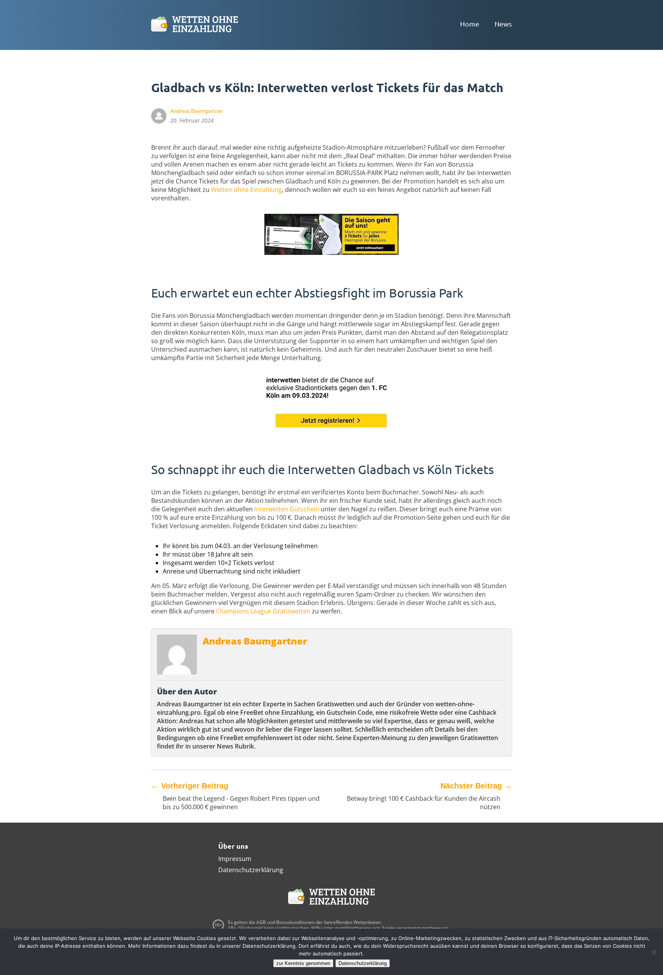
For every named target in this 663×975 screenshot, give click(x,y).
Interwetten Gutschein (286, 509)
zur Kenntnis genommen (303, 963)
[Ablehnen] (653, 952)
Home (469, 24)
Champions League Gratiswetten (263, 611)
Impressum (234, 858)
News (503, 24)
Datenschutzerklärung (250, 870)
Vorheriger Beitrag (189, 786)
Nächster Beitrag (476, 786)
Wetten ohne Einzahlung (246, 189)
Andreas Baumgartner (255, 641)
